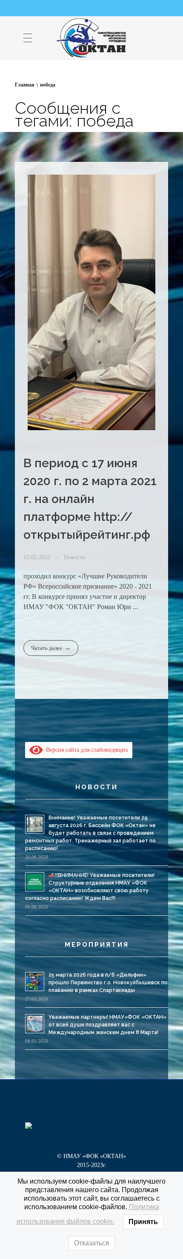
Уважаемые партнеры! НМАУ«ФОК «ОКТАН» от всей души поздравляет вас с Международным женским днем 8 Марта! (107, 1024)
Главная (24, 85)
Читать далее (46, 648)
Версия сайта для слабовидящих (85, 750)
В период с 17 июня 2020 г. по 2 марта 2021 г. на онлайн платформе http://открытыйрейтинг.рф (90, 499)
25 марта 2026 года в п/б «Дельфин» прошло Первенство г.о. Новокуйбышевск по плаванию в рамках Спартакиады (108, 982)
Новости (75, 557)
